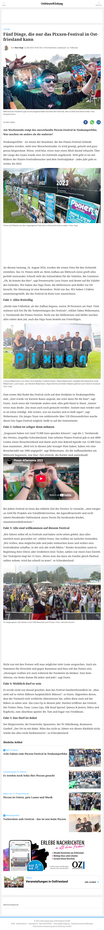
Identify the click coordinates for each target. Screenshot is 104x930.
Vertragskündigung (61, 923)
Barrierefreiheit (45, 923)
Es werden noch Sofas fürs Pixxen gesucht (29, 775)
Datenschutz (21, 923)
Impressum (33, 923)
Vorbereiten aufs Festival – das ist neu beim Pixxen (34, 819)
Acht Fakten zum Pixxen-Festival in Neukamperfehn (35, 753)
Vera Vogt (19, 47)
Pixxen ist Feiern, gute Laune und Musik (28, 797)
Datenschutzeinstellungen (82, 923)
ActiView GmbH (64, 926)
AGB (13, 923)
